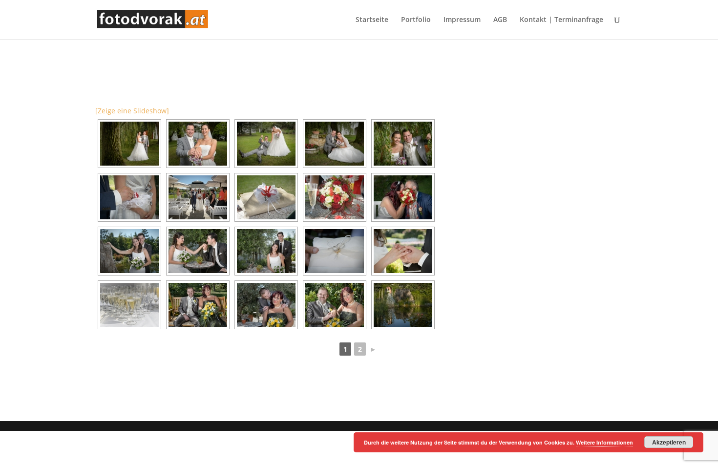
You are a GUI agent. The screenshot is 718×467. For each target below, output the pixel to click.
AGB (500, 20)
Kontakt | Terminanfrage (561, 20)
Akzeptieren (669, 442)
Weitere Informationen (604, 442)
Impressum (462, 20)
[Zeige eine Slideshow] (132, 110)
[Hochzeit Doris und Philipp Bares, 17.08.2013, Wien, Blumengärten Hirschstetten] (129, 251)
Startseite (372, 20)
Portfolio (416, 20)
